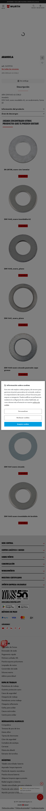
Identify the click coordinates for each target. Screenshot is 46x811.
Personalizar (23, 411)
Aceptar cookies (23, 424)
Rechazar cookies (23, 418)
